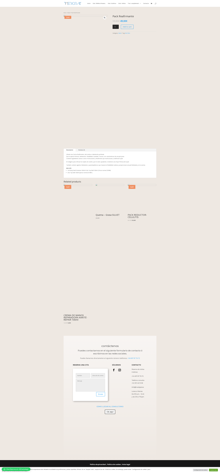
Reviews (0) (81, 150)
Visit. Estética (112, 3)
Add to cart (127, 27)
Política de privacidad (98, 464)
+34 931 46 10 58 (137, 383)
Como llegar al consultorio (110, 407)
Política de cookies (114, 464)
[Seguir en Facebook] (113, 370)
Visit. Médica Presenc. (99, 3)
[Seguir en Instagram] (119, 370)
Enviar (100, 394)
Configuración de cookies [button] (200, 470)
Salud (68, 12)
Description (69, 150)
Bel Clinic (127, 33)
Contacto (146, 3)
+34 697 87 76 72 (134, 358)
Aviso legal (126, 464)
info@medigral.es (138, 387)
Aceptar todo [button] (213, 470)
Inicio (88, 3)
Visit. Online (122, 3)
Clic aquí (110, 412)
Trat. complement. (133, 3)
